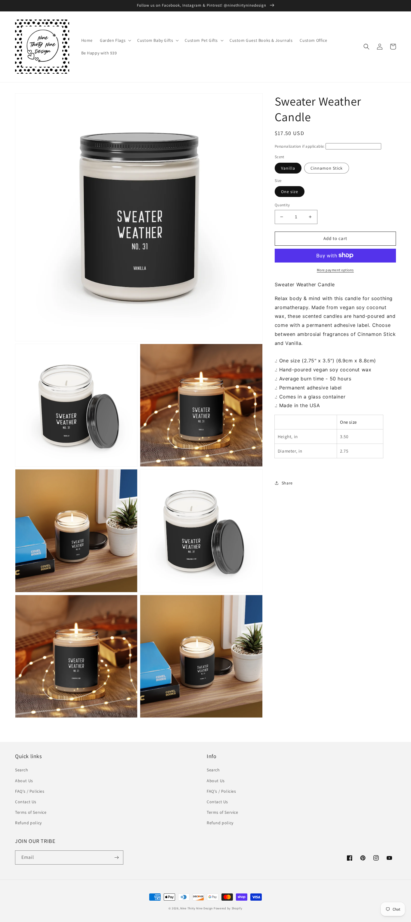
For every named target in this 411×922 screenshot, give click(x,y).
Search (21, 770)
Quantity (282, 204)
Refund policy (28, 822)
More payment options (335, 269)
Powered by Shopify (228, 908)
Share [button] (287, 482)
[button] (115, 40)
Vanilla (288, 168)
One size (289, 191)
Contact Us (25, 801)
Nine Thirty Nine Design (196, 908)
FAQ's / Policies (30, 791)
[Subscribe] (116, 857)
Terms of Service (31, 812)
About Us (24, 780)
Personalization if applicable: (300, 146)
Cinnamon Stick (327, 168)
